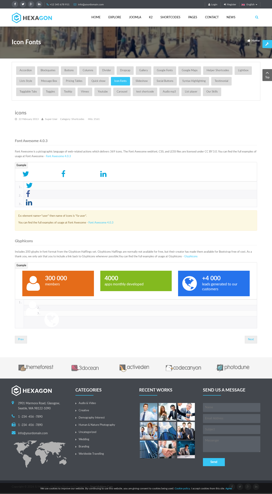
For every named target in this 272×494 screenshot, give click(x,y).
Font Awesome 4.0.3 (58, 156)
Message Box (49, 81)
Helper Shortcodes (218, 70)
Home (256, 40)
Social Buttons (165, 81)
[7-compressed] (186, 431)
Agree (228, 488)
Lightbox (243, 70)
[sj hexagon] (32, 17)
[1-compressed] (148, 412)
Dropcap (125, 70)
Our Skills (212, 91)
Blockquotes (48, 70)
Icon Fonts (120, 81)
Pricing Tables (74, 81)
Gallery (143, 70)
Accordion (26, 70)
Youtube (103, 91)
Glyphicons (191, 256)
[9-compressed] (186, 449)
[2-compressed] (167, 412)
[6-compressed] (167, 431)
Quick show (98, 81)
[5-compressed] (167, 449)
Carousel (122, 91)
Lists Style (26, 81)
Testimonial (221, 81)
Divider (106, 70)
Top (267, 77)
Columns (88, 70)
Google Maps (190, 70)
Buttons (69, 70)
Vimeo (85, 91)
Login (214, 4)
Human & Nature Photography (97, 425)
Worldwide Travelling (91, 454)
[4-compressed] (148, 431)
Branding (84, 446)
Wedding (84, 439)
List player (191, 91)
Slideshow (142, 81)
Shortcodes (77, 119)
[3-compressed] (186, 412)
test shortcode (145, 91)
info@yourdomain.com (91, 4)
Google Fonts (165, 70)
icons (20, 112)
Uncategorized (87, 432)
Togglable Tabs (28, 91)
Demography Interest (92, 417)
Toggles (50, 91)
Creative (84, 410)
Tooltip (68, 91)
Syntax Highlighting (194, 81)
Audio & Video (87, 403)
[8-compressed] (148, 449)
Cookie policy (182, 488)
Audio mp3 (169, 91)
